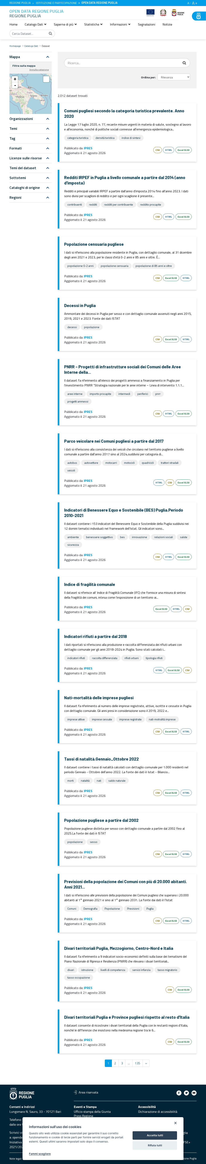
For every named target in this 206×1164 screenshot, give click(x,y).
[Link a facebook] (178, 1092)
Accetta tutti (155, 1135)
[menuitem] (13, 24)
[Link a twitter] (186, 1092)
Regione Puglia (20, 3)
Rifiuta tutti (155, 1145)
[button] (36, 24)
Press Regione (83, 1116)
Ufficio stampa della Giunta (92, 1111)
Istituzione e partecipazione (56, 3)
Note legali (15, 1158)
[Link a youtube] (194, 1092)
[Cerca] (50, 33)
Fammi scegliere (40, 1153)
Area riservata (88, 1092)
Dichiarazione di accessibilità (157, 1111)
